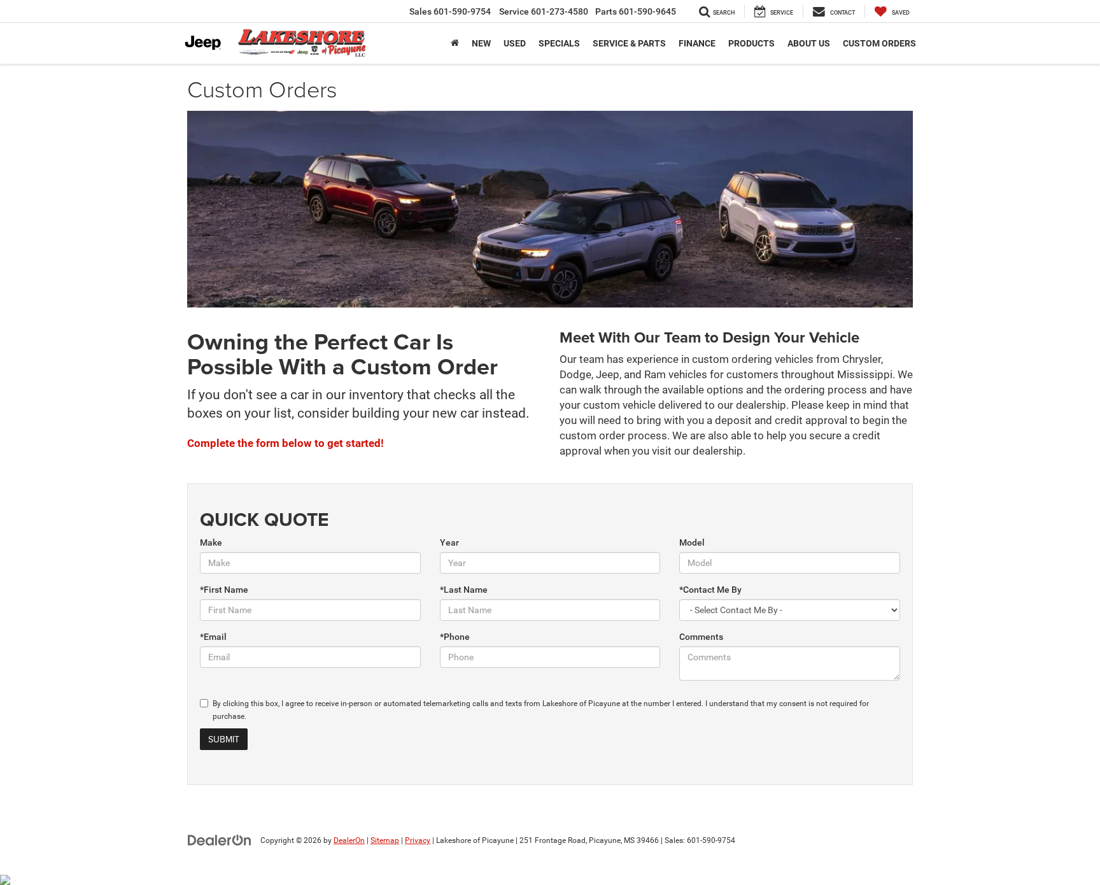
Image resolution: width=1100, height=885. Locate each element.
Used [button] (515, 43)
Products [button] (751, 43)
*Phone (455, 637)
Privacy (417, 840)
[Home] (454, 43)
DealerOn (349, 840)
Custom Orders (879, 43)
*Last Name (464, 589)
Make (211, 542)
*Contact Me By (710, 589)
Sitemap (384, 840)
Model (692, 542)
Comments (701, 637)
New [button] (481, 43)
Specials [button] (559, 43)
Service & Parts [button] (629, 43)
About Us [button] (808, 43)
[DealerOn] (219, 840)
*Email (213, 637)
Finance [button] (697, 43)
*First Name (224, 589)
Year (449, 542)
